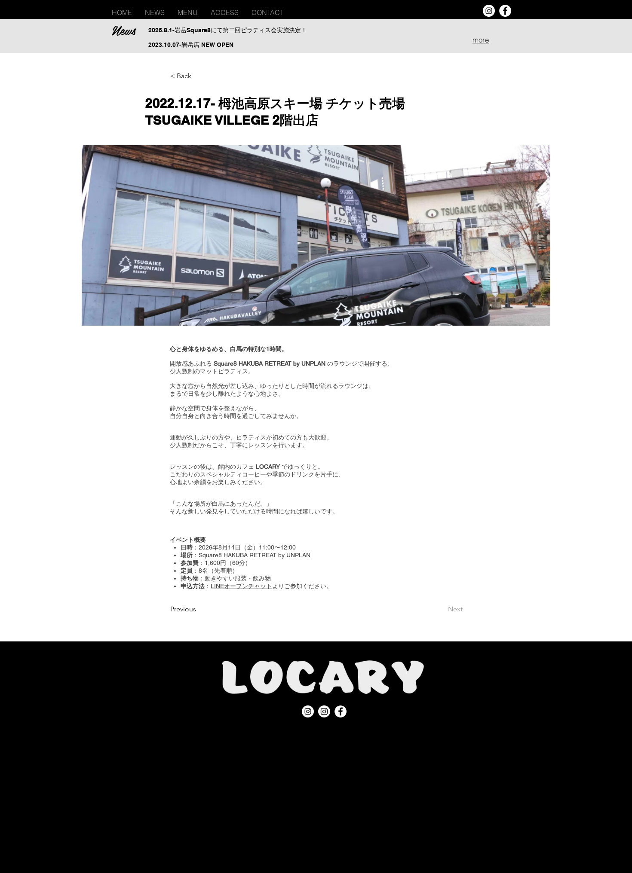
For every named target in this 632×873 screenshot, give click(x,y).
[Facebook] (505, 11)
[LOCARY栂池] (324, 711)
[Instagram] (489, 11)
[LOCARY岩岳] (308, 711)
